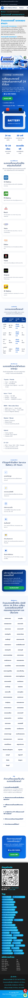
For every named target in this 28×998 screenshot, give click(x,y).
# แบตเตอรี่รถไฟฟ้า (7, 940)
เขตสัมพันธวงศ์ (20, 644)
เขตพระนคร (8, 618)
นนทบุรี (8, 755)
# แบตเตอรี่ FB (15, 948)
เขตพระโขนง (20, 634)
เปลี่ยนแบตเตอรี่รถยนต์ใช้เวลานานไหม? (13, 805)
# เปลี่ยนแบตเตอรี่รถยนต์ (18, 897)
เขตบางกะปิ (20, 629)
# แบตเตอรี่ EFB (16, 943)
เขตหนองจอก (7, 624)
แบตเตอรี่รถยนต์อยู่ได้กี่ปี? (12, 787)
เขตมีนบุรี (7, 639)
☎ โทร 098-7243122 (10, 94)
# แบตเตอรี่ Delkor (17, 950)
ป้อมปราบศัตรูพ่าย (8, 749)
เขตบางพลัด (7, 681)
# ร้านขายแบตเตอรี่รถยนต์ (8, 902)
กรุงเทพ (20, 749)
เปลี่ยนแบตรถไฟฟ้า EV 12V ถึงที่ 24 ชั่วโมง (14, 979)
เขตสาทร (20, 687)
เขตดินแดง (20, 681)
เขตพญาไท (8, 650)
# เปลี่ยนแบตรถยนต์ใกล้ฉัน (9, 925)
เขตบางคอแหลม (7, 697)
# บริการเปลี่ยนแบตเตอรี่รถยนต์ (10, 912)
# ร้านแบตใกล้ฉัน (18, 920)
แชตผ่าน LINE (7, 98)
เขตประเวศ (20, 697)
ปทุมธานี (20, 755)
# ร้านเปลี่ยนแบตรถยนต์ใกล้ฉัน (9, 927)
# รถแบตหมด (6, 932)
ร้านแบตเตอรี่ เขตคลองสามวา (9, 26)
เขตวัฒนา (20, 718)
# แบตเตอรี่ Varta (7, 950)
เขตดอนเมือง (7, 713)
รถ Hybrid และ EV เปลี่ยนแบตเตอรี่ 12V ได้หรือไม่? (14, 813)
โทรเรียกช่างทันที (14, 588)
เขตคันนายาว (20, 728)
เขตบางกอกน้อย (20, 666)
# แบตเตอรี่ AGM (6, 943)
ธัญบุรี (7, 765)
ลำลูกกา (20, 760)
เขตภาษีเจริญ (20, 671)
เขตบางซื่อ (8, 692)
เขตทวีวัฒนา (7, 744)
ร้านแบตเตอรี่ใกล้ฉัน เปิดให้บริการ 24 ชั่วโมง (14, 982)
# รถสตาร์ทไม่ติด (15, 932)
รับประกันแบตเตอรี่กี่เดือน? (12, 824)
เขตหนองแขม (7, 676)
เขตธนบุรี (20, 650)
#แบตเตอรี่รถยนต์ (7, 897)
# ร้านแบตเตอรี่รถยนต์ (8, 899)
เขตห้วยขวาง (7, 660)
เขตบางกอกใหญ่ (7, 655)
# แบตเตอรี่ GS (6, 948)
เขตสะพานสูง (7, 734)
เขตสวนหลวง (7, 708)
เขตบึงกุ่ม (7, 687)
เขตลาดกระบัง (20, 639)
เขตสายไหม (8, 728)
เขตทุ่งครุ (7, 702)
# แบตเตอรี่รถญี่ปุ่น (7, 935)
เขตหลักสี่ (20, 723)
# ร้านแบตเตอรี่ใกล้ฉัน (7, 920)
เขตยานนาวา (7, 644)
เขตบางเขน (8, 629)
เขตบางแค (8, 723)
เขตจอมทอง (20, 708)
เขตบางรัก (20, 624)
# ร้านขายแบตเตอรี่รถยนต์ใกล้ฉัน (10, 930)
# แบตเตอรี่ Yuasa (19, 953)
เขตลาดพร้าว (7, 718)
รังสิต (7, 760)
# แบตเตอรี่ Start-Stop (8, 945)
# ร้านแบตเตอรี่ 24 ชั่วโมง (8, 909)
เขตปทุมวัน (8, 634)
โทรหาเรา (21, 8)
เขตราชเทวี (20, 713)
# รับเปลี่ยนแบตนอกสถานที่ (9, 915)
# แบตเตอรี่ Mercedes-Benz (9, 938)
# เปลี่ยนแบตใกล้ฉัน (7, 922)
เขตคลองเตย (20, 702)
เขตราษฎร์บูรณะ (20, 676)
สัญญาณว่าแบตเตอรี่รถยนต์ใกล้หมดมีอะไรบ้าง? (14, 798)
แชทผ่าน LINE (11, 889)
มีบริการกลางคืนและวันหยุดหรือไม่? (14, 819)
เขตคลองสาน (20, 660)
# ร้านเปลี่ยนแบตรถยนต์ (8, 904)
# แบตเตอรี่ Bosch (20, 945)
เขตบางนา (20, 739)
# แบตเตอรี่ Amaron (7, 953)
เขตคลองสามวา (8, 739)
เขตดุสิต (20, 618)
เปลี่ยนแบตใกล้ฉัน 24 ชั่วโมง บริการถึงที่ (14, 988)
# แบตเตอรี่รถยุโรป (18, 935)
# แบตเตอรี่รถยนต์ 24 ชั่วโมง (9, 907)
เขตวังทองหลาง (20, 734)
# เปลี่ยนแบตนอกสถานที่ (8, 917)
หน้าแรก (4, 11)
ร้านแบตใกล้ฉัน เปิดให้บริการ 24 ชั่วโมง (14, 985)
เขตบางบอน (20, 655)
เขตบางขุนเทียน (8, 671)
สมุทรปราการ (20, 744)
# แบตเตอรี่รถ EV (18, 940)
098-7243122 (15, 888)
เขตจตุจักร (20, 692)
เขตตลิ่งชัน (8, 666)
